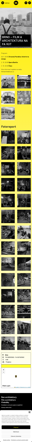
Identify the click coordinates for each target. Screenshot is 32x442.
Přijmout (16, 427)
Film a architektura (8, 400)
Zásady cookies (6, 440)
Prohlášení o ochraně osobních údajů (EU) (11, 405)
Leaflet (17, 387)
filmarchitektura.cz (7, 71)
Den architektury (8, 397)
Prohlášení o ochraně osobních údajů (19, 440)
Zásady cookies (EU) (6, 407)
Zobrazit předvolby (16, 436)
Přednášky (5, 402)
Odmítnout (16, 432)
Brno (6, 355)
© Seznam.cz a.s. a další (24, 387)
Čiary (10, 66)
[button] (29, 412)
